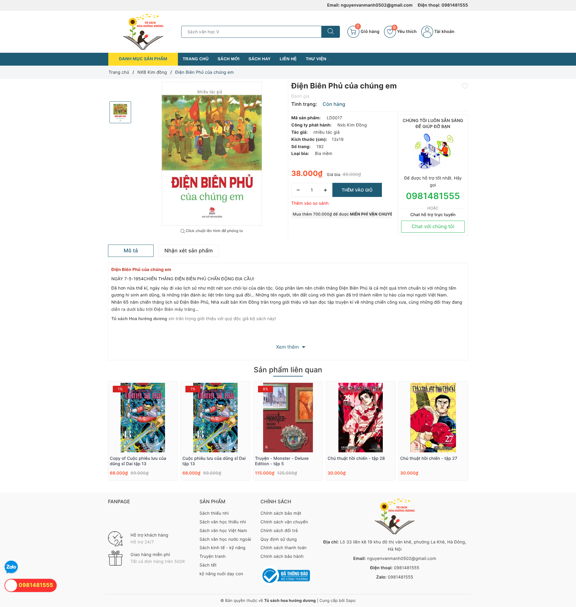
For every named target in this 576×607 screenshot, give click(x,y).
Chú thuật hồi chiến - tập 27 (428, 458)
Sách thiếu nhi (214, 513)
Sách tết (208, 565)
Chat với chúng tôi (433, 226)
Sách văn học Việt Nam (223, 530)
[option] (212, 154)
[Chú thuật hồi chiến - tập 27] (433, 417)
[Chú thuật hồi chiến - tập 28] (361, 417)
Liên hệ (288, 58)
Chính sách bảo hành (282, 556)
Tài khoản (443, 31)
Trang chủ (195, 58)
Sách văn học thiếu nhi (223, 522)
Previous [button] (91, 437)
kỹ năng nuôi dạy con (221, 573)
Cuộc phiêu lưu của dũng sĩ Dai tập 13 (214, 461)
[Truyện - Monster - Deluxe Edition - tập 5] (288, 417)
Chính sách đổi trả (279, 530)
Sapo (351, 600)
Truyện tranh (213, 556)
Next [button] (484, 437)
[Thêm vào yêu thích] (465, 85)
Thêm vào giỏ (357, 189)
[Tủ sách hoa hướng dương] (143, 31)
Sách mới (228, 58)
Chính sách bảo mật (280, 513)
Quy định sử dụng (278, 539)
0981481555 (455, 5)
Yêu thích (405, 31)
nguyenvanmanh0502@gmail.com (376, 5)
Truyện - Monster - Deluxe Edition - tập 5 (282, 461)
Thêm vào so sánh (310, 203)
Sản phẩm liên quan (288, 369)
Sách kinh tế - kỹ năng (222, 547)
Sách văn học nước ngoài (225, 539)
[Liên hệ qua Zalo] (11, 567)
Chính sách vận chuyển (284, 522)
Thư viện (317, 58)
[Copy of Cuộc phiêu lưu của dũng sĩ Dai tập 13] (143, 417)
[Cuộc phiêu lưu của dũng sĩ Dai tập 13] (215, 417)
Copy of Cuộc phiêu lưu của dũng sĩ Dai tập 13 (138, 461)
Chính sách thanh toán (283, 547)
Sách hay (259, 58)
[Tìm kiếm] (330, 32)
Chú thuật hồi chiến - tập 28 (356, 458)
